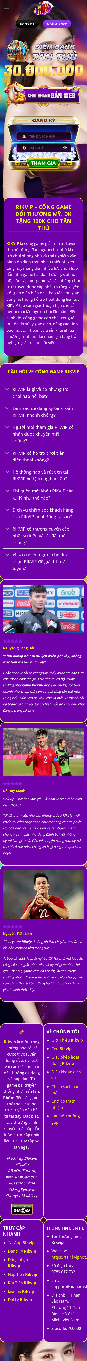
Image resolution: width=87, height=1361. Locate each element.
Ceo (61, 1048)
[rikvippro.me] (43, 8)
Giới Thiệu (67, 1040)
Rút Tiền (22, 1282)
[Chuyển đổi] (7, 389)
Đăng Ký (22, 1251)
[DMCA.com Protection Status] (22, 1208)
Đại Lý (20, 1299)
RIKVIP (13, 243)
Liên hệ (21, 1291)
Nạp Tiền (22, 1274)
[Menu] (6, 8)
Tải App (21, 1242)
